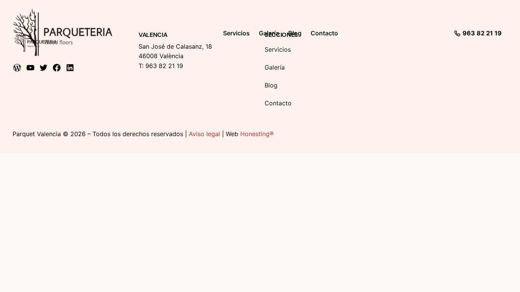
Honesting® (257, 134)
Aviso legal (204, 134)
